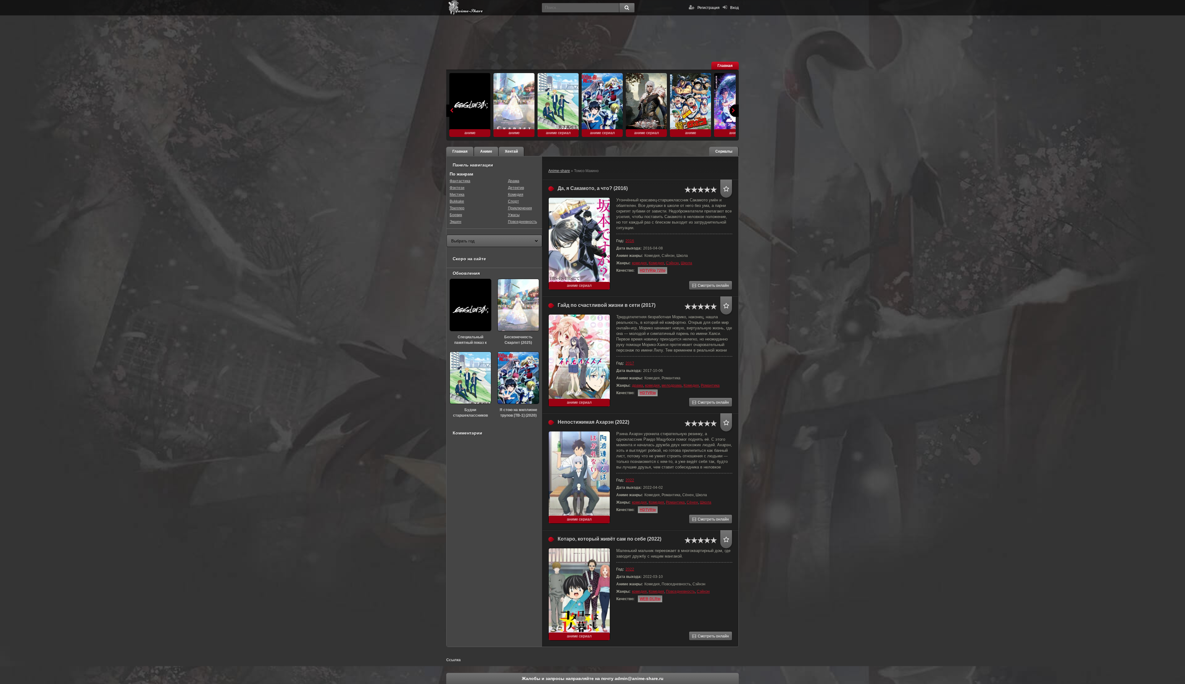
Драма (513, 181)
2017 (630, 363)
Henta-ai (492, 7)
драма (637, 385)
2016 (630, 241)
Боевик (456, 215)
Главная (725, 66)
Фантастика (460, 181)
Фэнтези (457, 188)
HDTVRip (648, 393)
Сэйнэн (672, 263)
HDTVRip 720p (652, 270)
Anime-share (559, 171)
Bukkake (457, 201)
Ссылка (453, 660)
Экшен (455, 222)
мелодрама (672, 385)
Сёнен (692, 502)
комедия (639, 263)
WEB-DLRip (650, 599)
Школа (686, 263)
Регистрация (708, 8)
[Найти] (626, 7)
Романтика (710, 385)
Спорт (513, 201)
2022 (630, 480)
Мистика (457, 194)
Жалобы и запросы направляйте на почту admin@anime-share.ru (592, 678)
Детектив (516, 188)
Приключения (520, 208)
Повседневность (680, 591)
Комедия (656, 263)
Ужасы (514, 215)
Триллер (457, 208)
